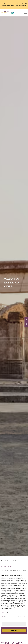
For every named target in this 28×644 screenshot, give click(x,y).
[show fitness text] (24, 616)
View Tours (14, 630)
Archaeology (16, 559)
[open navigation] (25, 13)
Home (2, 559)
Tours (8, 559)
